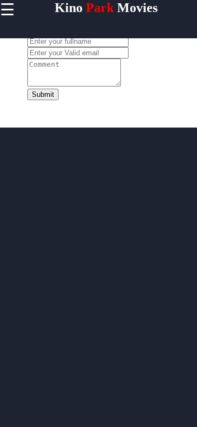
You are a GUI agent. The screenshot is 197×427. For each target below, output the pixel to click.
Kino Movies (106, 8)
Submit (43, 94)
